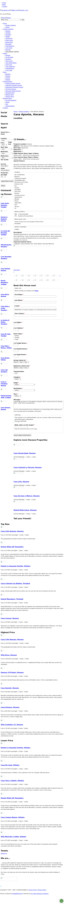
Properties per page (4, 173)
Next (18, 270)
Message (17, 399)
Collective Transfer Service (13, 85)
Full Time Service (10, 89)
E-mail (17, 306)
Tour (6, 104)
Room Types (18, 334)
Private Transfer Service (12, 83)
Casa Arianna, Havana (10, 707)
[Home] (3, 18)
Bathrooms (5, 156)
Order (3, 168)
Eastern (7, 79)
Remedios (8, 44)
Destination (18, 388)
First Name (19, 294)
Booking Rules (7, 98)
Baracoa (8, 49)
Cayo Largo (9, 61)
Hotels (7, 27)
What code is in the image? (25, 425)
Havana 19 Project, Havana (12, 672)
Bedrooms (4, 151)
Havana (7, 31)
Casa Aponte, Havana (12, 51)
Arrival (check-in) (20, 360)
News (4, 4)
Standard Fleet (10, 93)
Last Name (19, 300)
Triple (16, 339)
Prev (15, 270)
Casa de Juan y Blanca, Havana (27, 496)
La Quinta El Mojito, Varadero (5, 322)
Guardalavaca (9, 46)
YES (16, 373)
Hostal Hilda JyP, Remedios (12, 547)
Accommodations (10, 100)
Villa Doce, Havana (9, 655)
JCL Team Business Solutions (39, 893)
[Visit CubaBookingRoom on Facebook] (5, 10)
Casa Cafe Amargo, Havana (12, 531)
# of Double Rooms (21, 349)
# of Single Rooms (21, 343)
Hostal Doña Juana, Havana (25, 510)
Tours (4, 72)
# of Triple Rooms (20, 354)
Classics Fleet (9, 96)
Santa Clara (9, 42)
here (36, 290)
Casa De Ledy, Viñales (10, 765)
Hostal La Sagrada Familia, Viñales (15, 566)
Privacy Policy (42, 890)
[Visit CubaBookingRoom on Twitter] (14, 10)
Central (7, 78)
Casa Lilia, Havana (21, 481)
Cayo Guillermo (10, 66)
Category (17, 377)
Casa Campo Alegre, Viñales (13, 817)
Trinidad (7, 33)
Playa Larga (9, 40)
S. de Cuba (8, 48)
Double (17, 337)
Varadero (8, 34)
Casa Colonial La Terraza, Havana (28, 467)
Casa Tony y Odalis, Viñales (12, 780)
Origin (16, 383)
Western (8, 74)
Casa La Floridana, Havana (4, 383)
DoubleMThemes (17, 893)
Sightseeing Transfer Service (14, 87)
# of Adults (18, 322)
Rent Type (4, 147)
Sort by (3, 164)
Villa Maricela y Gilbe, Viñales (13, 836)
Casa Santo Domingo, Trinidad (5, 205)
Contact (4, 6)
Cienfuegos (8, 38)
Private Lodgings (10, 25)
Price (2, 143)
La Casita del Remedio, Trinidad (5, 232)
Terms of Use (32, 890)
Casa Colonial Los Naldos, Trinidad (15, 583)
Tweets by (4, 853)
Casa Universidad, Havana (25, 453)
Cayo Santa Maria (10, 63)
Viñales (7, 36)
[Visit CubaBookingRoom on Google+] (23, 10)
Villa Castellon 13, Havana (12, 724)
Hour (16, 394)
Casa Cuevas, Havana (10, 618)
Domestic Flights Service (13, 91)
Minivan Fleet (9, 94)
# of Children (19, 328)
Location (4, 138)
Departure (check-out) (22, 366)
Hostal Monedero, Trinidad (4, 282)
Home (4, 3)
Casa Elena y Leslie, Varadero (5, 308)
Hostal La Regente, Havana (4, 219)
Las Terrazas (9, 57)
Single (17, 335)
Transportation (7, 81)
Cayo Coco (8, 64)
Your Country (20, 313)
